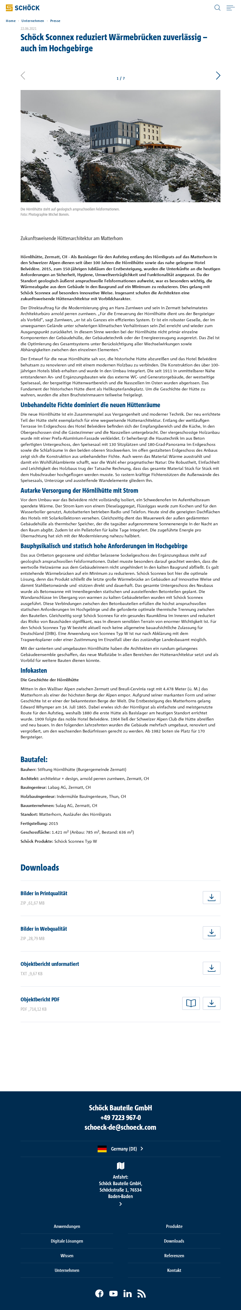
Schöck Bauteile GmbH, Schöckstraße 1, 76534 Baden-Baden (120, 1186)
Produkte (174, 1226)
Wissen (67, 1255)
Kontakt (174, 1270)
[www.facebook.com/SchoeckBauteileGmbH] (99, 1293)
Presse (55, 21)
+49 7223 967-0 (121, 1117)
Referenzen (174, 1255)
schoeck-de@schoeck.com (120, 1127)
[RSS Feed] (142, 1293)
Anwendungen (67, 1226)
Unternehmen (32, 21)
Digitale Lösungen (67, 1241)
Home (11, 21)
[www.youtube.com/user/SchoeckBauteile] (113, 1293)
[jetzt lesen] (191, 1003)
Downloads (174, 1241)
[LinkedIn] (127, 1293)
